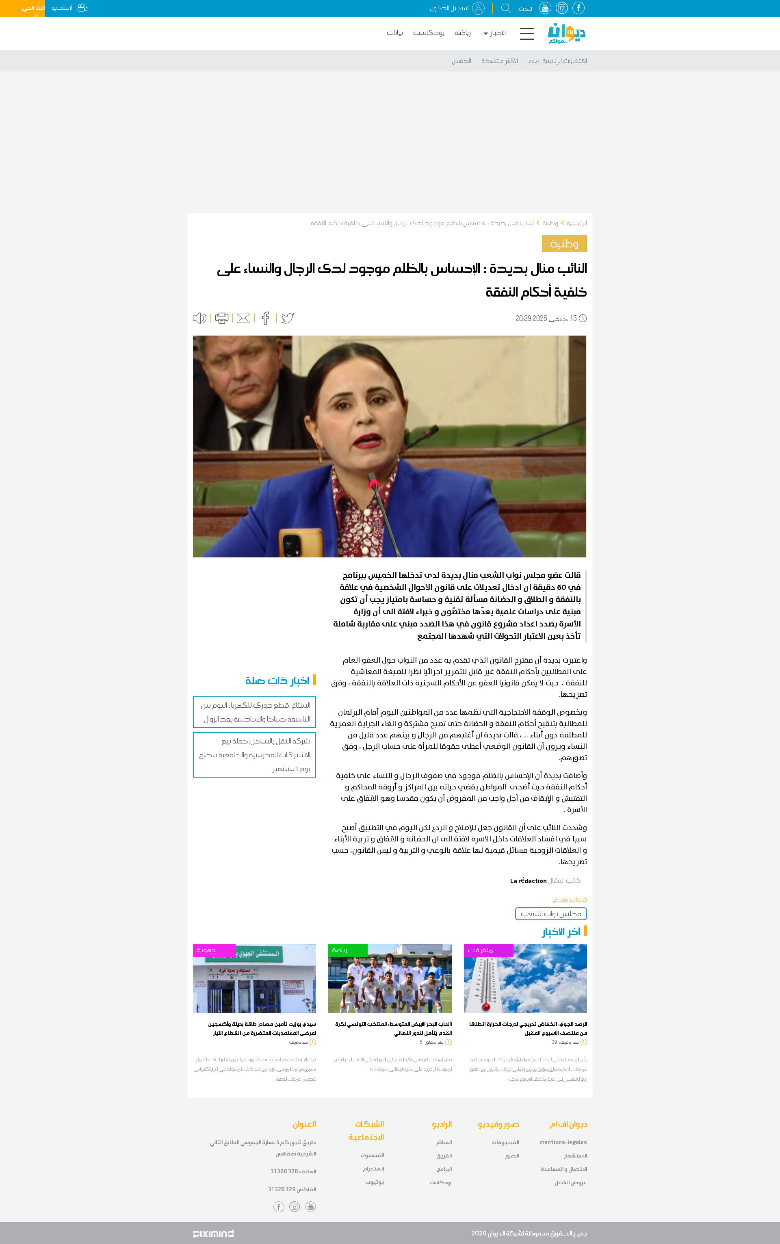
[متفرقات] (525, 978)
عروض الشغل (571, 1182)
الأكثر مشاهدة (499, 60)
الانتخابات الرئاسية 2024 (557, 60)
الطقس (461, 60)
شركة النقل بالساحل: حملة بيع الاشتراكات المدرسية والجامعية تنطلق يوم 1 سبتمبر (254, 754)
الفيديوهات (505, 1142)
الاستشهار (575, 1155)
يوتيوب (375, 1182)
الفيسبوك (372, 1155)
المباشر (444, 1142)
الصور (512, 1155)
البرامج (444, 1169)
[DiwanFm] (566, 33)
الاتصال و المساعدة (564, 1169)
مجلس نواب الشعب (551, 913)
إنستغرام (373, 1168)
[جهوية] (254, 978)
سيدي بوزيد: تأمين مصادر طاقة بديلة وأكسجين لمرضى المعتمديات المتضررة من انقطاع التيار (262, 1028)
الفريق (444, 1155)
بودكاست (428, 33)
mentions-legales (563, 1142)
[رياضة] (389, 978)
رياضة (463, 33)
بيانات (395, 33)
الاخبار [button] (498, 33)
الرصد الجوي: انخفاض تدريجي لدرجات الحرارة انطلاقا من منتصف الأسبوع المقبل (528, 1028)
